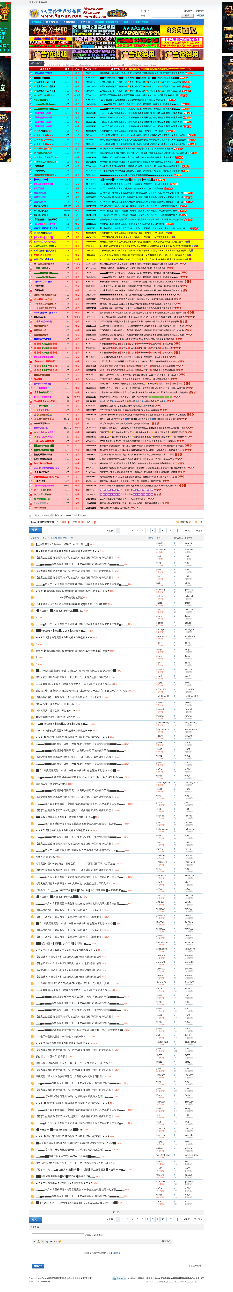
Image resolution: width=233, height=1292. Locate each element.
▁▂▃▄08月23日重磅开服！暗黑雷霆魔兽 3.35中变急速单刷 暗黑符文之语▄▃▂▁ (80, 823)
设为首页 (33, 2)
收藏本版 (186, 522)
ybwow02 (160, 929)
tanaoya (160, 1175)
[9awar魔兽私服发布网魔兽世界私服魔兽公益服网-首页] (78, 17)
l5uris (159, 583)
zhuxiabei (160, 856)
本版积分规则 (194, 1265)
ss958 (159, 889)
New (92, 544)
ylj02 (158, 569)
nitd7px (159, 623)
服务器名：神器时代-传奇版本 (52, 1056)
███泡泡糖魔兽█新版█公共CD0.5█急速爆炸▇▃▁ (63, 943)
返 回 (111, 530)
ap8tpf (159, 769)
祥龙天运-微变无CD (46, 857)
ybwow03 (160, 915)
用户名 (144, 11)
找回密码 (200, 11)
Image (42, 1241)
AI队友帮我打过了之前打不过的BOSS (55, 704)
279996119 (161, 862)
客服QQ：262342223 (107, 22)
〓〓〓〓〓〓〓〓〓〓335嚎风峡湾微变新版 (59, 597)
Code (55, 1241)
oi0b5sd (160, 902)
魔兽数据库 (52, 22)
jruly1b (159, 849)
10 (163, 530)
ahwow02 (160, 969)
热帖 (55, 538)
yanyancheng (162, 722)
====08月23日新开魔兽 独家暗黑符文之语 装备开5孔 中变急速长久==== (74, 684)
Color (38, 1241)
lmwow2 (160, 703)
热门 (50, 538)
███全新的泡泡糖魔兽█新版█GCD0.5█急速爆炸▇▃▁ (65, 1176)
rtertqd (159, 989)
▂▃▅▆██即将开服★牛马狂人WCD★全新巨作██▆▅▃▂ (68, 1156)
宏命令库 (85, 22)
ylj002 (159, 749)
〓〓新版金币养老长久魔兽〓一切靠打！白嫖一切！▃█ (65, 817)
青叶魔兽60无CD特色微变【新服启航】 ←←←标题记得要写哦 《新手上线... (76, 863)
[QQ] (119, 1278)
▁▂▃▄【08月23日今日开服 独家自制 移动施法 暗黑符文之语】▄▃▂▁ (74, 1096)
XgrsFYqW (161, 982)
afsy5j (159, 683)
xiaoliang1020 (163, 782)
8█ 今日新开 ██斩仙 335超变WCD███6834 (60, 1129)
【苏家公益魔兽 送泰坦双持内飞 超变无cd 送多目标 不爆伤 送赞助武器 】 (75, 557)
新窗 (151, 538)
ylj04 (158, 556)
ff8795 (159, 1055)
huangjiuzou (162, 942)
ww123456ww (163, 1155)
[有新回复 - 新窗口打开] (32, 545)
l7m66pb (160, 922)
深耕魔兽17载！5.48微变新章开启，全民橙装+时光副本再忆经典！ (71, 1076)
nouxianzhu (161, 636)
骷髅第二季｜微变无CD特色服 (52, 783)
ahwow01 (160, 975)
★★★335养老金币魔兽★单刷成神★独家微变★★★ (64, 830)
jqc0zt (159, 802)
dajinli (159, 1035)
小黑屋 (149, 1278)
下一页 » (116, 1212)
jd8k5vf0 (160, 822)
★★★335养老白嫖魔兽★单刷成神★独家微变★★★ (64, 637)
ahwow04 (160, 955)
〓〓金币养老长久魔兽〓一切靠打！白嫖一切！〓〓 (63, 1036)
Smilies (59, 1241)
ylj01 (158, 576)
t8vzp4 (159, 649)
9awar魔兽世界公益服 (52, 515)
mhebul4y (161, 875)
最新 (44, 538)
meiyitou (160, 543)
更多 (65, 538)
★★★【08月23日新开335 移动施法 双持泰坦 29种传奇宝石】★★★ (73, 590)
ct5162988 (161, 689)
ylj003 (159, 742)
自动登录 (188, 11)
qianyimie (160, 1181)
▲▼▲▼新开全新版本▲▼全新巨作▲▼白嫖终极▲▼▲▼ (67, 950)
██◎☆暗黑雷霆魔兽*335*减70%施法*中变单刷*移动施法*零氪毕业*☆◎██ (76, 670)
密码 (143, 15)
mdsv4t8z (160, 669)
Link (47, 1241)
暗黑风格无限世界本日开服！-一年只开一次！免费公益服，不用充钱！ (73, 677)
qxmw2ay (160, 589)
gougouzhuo (162, 1042)
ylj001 (159, 756)
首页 (37, 515)
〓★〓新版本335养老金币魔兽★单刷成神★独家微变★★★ (67, 551)
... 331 (171, 530)
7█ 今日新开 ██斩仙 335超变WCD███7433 (60, 610)
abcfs (158, 1201)
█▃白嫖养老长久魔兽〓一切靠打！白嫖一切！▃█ (62, 544)
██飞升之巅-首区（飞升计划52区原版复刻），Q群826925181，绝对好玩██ (77, 1202)
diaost (159, 616)
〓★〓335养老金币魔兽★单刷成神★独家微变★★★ (64, 730)
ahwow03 (160, 962)
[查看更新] (71, 538)
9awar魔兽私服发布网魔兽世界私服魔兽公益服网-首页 (30, 515)
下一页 (197, 530)
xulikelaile (161, 596)
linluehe (160, 816)
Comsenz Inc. (45, 1282)
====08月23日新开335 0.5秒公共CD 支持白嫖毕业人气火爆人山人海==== (75, 983)
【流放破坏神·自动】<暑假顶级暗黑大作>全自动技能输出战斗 (68, 956)
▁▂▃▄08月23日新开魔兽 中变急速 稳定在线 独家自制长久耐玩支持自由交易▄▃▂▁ (82, 584)
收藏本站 (43, 2)
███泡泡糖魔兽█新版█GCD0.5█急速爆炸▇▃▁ (62, 630)
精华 (60, 538)
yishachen (161, 550)
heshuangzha (162, 729)
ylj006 (159, 762)
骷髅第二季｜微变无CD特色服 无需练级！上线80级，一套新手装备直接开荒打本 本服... (82, 690)
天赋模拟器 (69, 22)
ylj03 (158, 563)
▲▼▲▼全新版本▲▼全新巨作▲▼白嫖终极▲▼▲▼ (64, 1182)
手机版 (141, 1278)
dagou (159, 603)
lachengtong (162, 829)
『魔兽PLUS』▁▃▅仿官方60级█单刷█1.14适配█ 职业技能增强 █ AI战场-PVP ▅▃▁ (81, 890)
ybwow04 (160, 909)
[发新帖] (35, 530)
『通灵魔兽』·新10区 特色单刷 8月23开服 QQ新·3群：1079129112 (72, 604)
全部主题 (35, 538)
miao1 (159, 676)
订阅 (200, 522)
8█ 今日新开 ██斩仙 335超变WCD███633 (59, 896)
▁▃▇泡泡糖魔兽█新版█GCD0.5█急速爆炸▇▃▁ (63, 723)
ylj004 (159, 776)
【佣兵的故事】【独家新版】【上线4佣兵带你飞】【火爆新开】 (70, 697)
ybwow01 (160, 935)
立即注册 (200, 15)
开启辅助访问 (203, 2)
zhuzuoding (161, 949)
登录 (109, 1253)
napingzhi (161, 629)
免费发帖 (36, 22)
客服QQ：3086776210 (136, 22)
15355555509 (163, 696)
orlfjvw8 (160, 736)
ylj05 (158, 796)
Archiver (132, 1278)
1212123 (160, 609)
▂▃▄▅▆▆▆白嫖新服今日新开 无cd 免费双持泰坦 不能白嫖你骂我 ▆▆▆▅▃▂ (80, 564)
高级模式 (166, 1241)
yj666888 (160, 1075)
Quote (51, 1241)
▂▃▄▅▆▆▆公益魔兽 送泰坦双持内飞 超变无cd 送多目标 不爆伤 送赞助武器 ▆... (80, 777)
